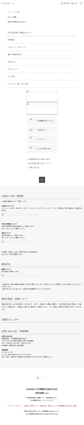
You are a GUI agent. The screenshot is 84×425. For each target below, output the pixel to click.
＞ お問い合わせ (33, 167)
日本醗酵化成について (45, 121)
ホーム (10, 12)
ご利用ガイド (42, 130)
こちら (10, 228)
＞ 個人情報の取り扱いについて (39, 163)
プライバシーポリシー (15, 406)
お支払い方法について (31, 406)
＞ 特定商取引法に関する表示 (38, 159)
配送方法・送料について (48, 406)
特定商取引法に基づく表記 (67, 406)
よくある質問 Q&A (44, 149)
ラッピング (41, 139)
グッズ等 (16, 12)
